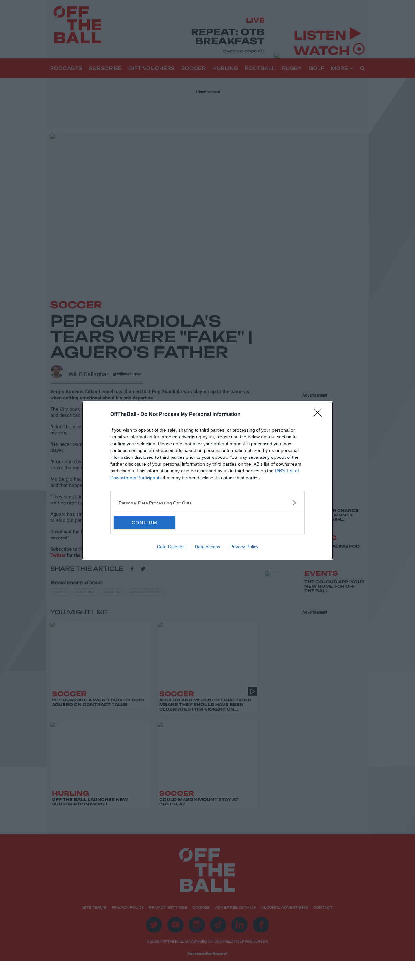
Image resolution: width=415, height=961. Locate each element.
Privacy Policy (244, 546)
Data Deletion (171, 546)
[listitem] (207, 502)
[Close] (320, 415)
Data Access (207, 546)
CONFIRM (145, 522)
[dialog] (207, 480)
